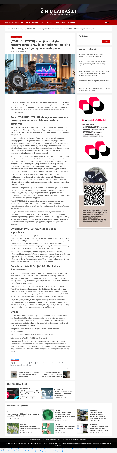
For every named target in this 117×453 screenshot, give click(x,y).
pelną (62, 363)
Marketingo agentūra (14, 449)
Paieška (83, 36)
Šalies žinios (25, 22)
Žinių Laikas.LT (59, 11)
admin (13, 52)
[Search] (110, 22)
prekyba (19, 365)
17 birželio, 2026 (60, 432)
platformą (13, 365)
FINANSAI (35, 22)
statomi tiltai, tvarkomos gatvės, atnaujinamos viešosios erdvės (30, 428)
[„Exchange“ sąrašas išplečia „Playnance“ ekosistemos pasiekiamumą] (47, 393)
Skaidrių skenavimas (44, 449)
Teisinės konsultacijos (29, 449)
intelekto (32, 363)
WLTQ (29, 365)
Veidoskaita (113, 449)
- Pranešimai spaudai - (20, 451)
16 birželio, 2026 (95, 432)
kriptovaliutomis (43, 363)
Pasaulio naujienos (12, 22)
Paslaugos (71, 22)
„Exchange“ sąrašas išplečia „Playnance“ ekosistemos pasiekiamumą (63, 394)
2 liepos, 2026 (60, 420)
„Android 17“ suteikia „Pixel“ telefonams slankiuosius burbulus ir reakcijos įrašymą (99, 428)
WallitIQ (25, 365)
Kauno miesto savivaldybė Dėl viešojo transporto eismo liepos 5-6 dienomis (23, 415)
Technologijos (60, 22)
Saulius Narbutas (89, 449)
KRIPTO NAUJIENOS (46, 22)
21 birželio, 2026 (26, 432)
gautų (27, 363)
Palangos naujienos (60, 451)
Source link (15, 359)
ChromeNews (105, 444)
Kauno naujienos (33, 451)
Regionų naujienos (46, 451)
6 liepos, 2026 (12, 418)
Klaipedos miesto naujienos (61, 449)
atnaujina (17, 363)
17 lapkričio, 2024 (22, 52)
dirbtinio (23, 363)
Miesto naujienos (77, 449)
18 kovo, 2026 (59, 398)
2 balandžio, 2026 (26, 399)
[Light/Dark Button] (107, 22)
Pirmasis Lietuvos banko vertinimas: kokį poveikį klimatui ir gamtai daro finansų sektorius (92, 64)
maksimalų (50, 363)
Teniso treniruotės (7, 451)
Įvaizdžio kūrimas (102, 449)
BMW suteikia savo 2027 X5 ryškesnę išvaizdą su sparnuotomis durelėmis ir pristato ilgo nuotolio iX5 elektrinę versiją (94, 73)
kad (37, 363)
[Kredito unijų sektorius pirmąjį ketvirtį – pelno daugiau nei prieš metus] (48, 428)
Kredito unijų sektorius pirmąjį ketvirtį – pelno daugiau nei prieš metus (65, 428)
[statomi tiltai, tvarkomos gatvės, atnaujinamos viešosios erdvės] (13, 428)
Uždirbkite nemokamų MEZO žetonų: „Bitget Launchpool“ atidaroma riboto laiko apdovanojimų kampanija (29, 394)
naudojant (57, 363)
